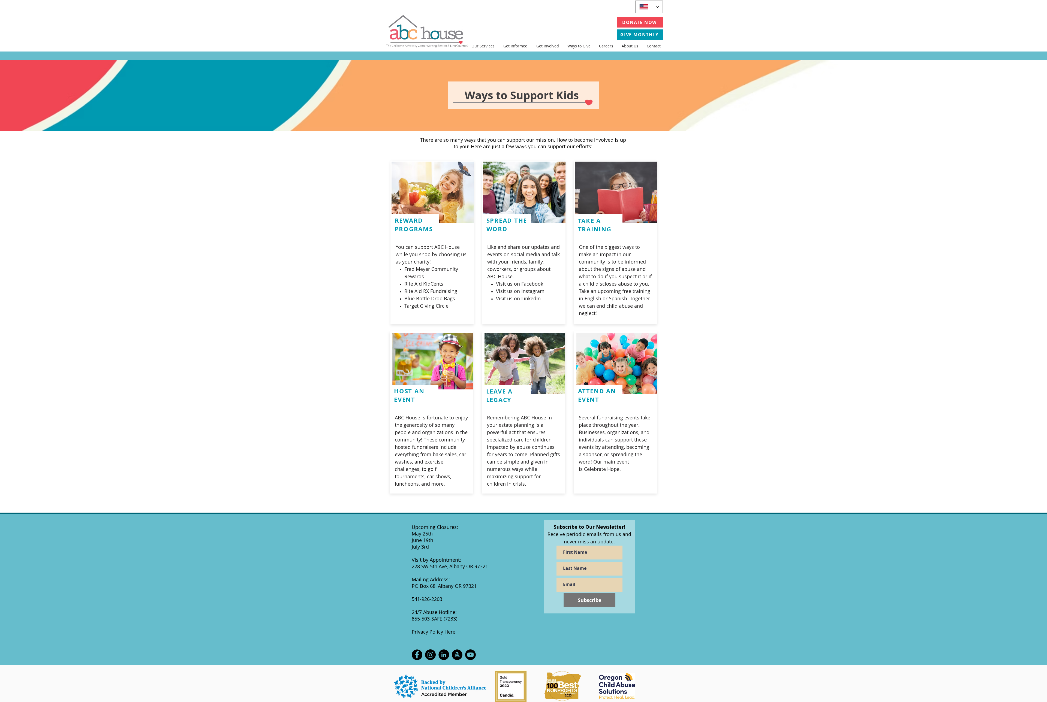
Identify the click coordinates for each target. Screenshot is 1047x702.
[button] (483, 45)
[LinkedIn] (443, 654)
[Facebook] (417, 654)
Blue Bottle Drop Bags (429, 298)
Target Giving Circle (426, 305)
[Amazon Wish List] (457, 654)
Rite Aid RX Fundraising (430, 291)
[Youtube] (470, 654)
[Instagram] (430, 654)
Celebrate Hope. (602, 469)
